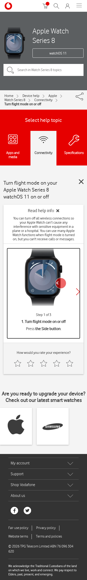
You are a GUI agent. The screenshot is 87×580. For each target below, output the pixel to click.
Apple (52, 96)
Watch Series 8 (14, 100)
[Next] (78, 291)
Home (8, 96)
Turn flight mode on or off (22, 104)
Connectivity (43, 100)
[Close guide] (81, 181)
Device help (31, 96)
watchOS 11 (58, 53)
